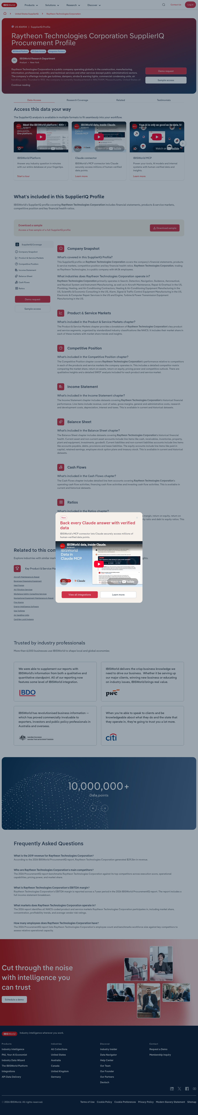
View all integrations (80, 594)
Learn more (118, 594)
